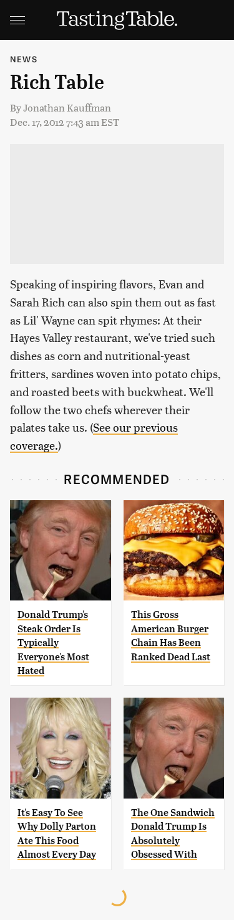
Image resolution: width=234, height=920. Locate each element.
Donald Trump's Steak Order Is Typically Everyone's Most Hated (53, 642)
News (23, 59)
